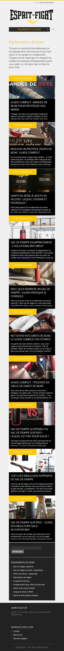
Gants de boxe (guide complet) (25, 595)
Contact (16, 631)
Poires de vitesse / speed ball (25, 574)
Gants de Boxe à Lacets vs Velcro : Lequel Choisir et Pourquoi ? (29, 199)
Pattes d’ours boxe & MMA (24, 588)
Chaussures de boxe (21, 581)
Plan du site (17, 635)
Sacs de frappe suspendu (23, 566)
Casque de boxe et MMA (23, 592)
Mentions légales (20, 638)
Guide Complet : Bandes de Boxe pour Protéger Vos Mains (29, 105)
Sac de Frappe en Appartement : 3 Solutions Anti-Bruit (31, 244)
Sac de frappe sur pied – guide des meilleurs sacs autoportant (32, 526)
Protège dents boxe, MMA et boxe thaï (29, 584)
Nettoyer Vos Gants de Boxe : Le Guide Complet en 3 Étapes (31, 337)
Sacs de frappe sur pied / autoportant (28, 570)
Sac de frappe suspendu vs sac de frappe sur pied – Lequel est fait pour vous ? (30, 432)
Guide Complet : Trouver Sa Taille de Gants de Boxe (30, 384)
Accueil (36, 3)
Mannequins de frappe (22, 577)
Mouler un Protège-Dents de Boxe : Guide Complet (31, 150)
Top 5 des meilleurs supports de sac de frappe (31, 477)
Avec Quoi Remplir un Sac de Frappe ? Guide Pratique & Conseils (30, 292)
